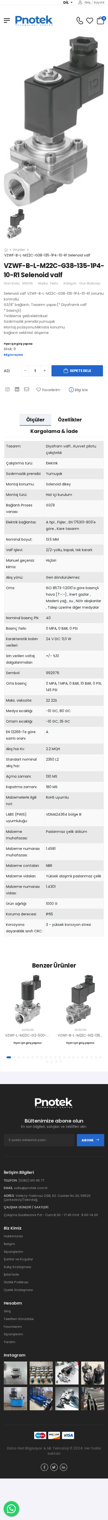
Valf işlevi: (14, 549)
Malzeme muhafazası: (17, 835)
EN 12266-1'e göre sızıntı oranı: (21, 735)
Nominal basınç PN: (22, 617)
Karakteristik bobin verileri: (22, 642)
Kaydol (99, 2)
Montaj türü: (16, 494)
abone (87, 1140)
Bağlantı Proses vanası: (19, 508)
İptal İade (11, 1274)
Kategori (70, 283)
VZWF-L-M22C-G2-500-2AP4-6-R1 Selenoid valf (46, 1035)
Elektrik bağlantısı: (21, 522)
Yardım (9, 1342)
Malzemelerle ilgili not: (21, 800)
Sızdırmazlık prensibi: (23, 473)
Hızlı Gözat (27, 1018)
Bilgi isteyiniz (13, 355)
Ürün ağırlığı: (16, 903)
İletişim (9, 1244)
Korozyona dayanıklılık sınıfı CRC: (24, 928)
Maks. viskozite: (19, 700)
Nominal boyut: (19, 539)
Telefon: (11, 1181)
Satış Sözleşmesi (17, 1267)
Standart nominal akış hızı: (21, 762)
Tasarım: (13, 446)
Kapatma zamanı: (21, 786)
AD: (7, 371)
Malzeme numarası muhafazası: (23, 852)
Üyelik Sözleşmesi (18, 1290)
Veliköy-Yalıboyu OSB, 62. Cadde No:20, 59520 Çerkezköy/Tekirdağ (47, 1197)
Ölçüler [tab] (35, 419)
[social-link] (44, 1467)
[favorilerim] (89, 20)
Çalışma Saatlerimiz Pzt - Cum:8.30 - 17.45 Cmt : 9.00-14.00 (51, 1215)
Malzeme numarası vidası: (23, 890)
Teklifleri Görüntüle (19, 1319)
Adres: (9, 1196)
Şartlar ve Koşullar (18, 1259)
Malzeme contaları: (22, 865)
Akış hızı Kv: (15, 748)
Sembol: (13, 672)
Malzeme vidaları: (21, 876)
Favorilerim (51, 389)
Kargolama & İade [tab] (54, 431)
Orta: (10, 587)
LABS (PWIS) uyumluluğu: (17, 817)
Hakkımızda (13, 1236)
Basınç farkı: (16, 628)
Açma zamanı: (18, 776)
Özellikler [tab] (70, 419)
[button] (8, 1057)
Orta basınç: (16, 683)
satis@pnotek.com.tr (31, 1188)
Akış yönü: (14, 577)
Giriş (87, 2)
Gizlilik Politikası (16, 1282)
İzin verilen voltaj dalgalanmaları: (20, 659)
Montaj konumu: (20, 484)
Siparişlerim (13, 1251)
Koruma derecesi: (21, 914)
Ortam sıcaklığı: (19, 721)
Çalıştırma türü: (19, 463)
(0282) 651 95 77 (31, 1180)
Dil (66, 2)
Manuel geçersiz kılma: (20, 563)
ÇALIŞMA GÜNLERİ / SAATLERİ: (26, 1207)
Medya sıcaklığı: (19, 710)
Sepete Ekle (80, 370)
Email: (8, 1188)
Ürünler (19, 249)
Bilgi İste (81, 389)
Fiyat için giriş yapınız (18, 344)
